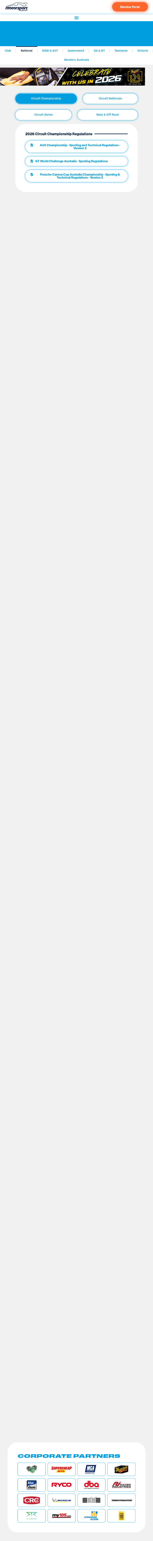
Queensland (76, 50)
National (26, 50)
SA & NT (99, 50)
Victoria (142, 50)
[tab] (46, 99)
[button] (76, 17)
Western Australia (76, 60)
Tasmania (121, 50)
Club (8, 50)
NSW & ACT (50, 50)
